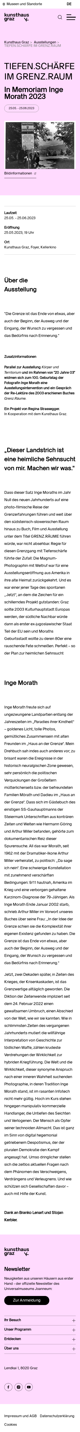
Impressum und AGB (20, 1416)
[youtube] (29, 1387)
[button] (60, 17)
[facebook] (8, 1387)
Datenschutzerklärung (57, 1416)
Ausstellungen (45, 42)
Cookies (10, 1425)
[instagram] (19, 1387)
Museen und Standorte (24, 4)
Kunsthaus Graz (16, 42)
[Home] (16, 17)
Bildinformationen (18, 173)
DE (69, 4)
